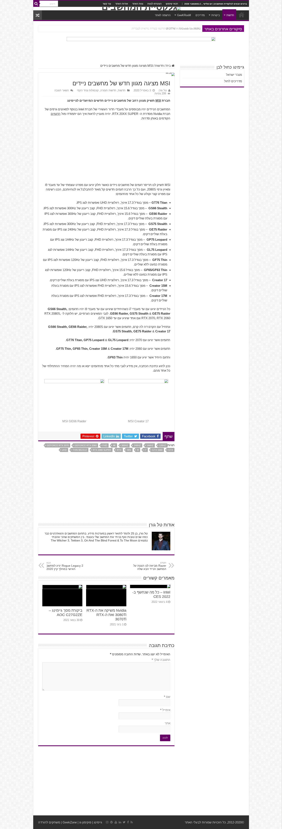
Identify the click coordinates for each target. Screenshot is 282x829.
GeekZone (70, 822)
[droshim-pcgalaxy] (141, 48)
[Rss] (131, 822)
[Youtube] (115, 822)
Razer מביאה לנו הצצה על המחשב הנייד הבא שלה (149, 566)
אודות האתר (121, 3)
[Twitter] (124, 822)
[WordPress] (111, 822)
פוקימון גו (85, 822)
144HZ (150, 445)
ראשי (241, 14)
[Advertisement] (106, 154)
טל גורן (163, 90)
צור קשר (107, 3)
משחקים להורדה (49, 822)
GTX (170, 450)
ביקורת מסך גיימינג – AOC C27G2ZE (65, 612)
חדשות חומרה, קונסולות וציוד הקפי (96, 90)
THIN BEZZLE (79, 450)
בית (169, 65)
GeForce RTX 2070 (58, 445)
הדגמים (55, 113)
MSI (158, 100)
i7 (145, 450)
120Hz (162, 445)
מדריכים (200, 15)
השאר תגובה (61, 90)
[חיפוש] (36, 4)
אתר (167, 723)
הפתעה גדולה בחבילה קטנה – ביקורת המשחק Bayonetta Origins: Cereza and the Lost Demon (142, 28)
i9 (138, 450)
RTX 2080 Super (102, 450)
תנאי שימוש (172, 3)
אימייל (165, 710)
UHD (64, 450)
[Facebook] (128, 822)
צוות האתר (137, 3)
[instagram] (107, 822)
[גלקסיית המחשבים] (141, 8)
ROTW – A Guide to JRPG (183, 28)
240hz (137, 445)
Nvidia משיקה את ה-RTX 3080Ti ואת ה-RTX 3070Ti (106, 614)
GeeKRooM (184, 15)
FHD (104, 445)
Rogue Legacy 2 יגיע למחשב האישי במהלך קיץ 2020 (64, 566)
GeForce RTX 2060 (86, 445)
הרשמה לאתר (163, 15)
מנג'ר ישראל (234, 74)
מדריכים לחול (233, 81)
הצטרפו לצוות (154, 3)
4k (114, 445)
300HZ (124, 445)
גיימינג (98, 822)
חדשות (230, 15)
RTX (119, 450)
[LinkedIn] (120, 822)
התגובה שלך (161, 659)
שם (167, 696)
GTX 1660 (157, 450)
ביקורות (215, 15)
